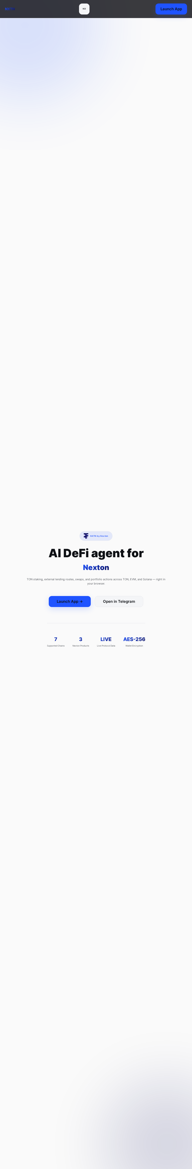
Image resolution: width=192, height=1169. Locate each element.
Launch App (171, 9)
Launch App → (70, 601)
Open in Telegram (119, 601)
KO (84, 9)
